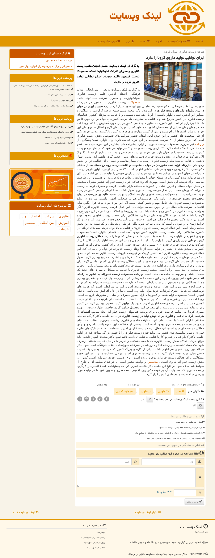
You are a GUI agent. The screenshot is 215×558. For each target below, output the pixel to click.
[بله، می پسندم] (150, 399)
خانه (198, 41)
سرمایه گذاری (125, 391)
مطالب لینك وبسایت (96, 547)
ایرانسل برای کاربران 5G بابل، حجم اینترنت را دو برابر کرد (46, 126)
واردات (199, 144)
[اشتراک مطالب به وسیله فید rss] (80, 398)
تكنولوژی (163, 391)
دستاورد (146, 391)
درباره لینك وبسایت (107, 41)
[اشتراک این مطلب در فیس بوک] (107, 398)
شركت (49, 216)
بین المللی (47, 222)
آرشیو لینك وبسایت (177, 41)
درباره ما (101, 532)
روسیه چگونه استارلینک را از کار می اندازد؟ (53, 106)
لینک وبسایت (135, 15)
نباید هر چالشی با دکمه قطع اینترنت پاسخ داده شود (181, 427)
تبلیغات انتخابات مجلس (59, 60)
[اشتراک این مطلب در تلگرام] (100, 398)
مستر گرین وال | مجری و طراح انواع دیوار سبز (46, 66)
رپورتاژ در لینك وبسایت (94, 542)
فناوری (64, 216)
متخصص (152, 361)
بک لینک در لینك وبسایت (93, 537)
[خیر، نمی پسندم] (200, 405)
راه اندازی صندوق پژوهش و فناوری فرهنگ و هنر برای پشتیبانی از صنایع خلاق (169, 433)
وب (158, 41)
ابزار (128, 41)
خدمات (143, 41)
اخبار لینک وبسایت (146, 512)
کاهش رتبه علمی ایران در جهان (189, 422)
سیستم (30, 222)
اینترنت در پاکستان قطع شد (60, 95)
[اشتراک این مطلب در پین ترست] (86, 398)
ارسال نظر (193, 501)
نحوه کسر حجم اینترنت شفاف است (57, 137)
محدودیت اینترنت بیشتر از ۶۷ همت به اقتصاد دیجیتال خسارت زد (175, 438)
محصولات (134, 102)
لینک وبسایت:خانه (24, 512)
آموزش (63, 222)
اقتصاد (180, 391)
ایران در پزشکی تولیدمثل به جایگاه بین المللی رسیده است (46, 132)
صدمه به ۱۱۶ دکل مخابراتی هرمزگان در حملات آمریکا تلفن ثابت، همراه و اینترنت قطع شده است (42, 87)
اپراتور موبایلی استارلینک (61, 100)
